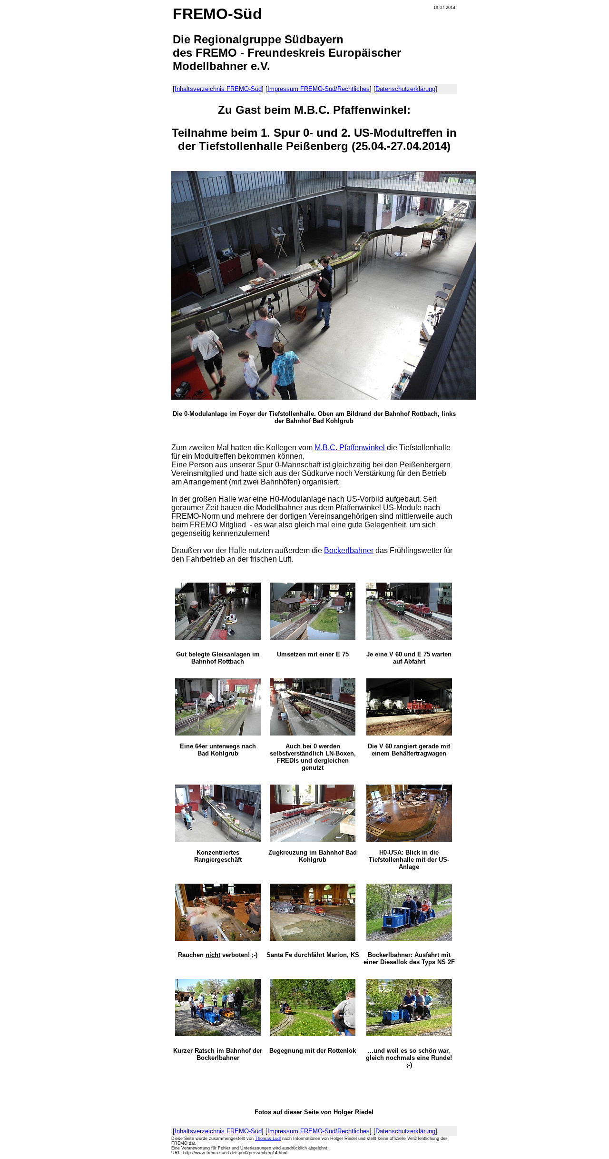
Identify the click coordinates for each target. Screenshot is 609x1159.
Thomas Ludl (268, 1138)
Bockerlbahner (348, 550)
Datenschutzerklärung (405, 88)
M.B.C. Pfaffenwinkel (349, 447)
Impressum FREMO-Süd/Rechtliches (318, 88)
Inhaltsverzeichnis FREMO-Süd (218, 88)
